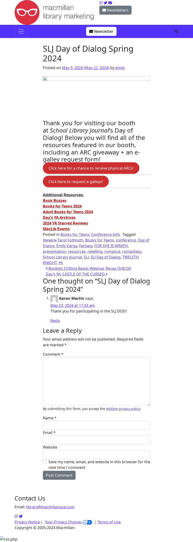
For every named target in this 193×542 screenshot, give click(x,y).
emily (119, 67)
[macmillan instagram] (101, 2)
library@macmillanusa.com (50, 506)
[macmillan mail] (110, 2)
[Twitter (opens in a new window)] (21, 516)
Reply (55, 320)
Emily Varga (66, 245)
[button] (176, 31)
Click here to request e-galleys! (75, 181)
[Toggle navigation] (21, 31)
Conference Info (105, 234)
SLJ (86, 257)
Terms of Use (109, 522)
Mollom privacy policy (123, 408)
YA (61, 262)
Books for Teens (74, 234)
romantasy (131, 251)
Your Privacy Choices (64, 522)
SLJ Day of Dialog (106, 257)
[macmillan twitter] (105, 2)
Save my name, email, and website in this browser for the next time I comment (99, 464)
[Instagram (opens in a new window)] (16, 516)
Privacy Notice (27, 522)
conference (126, 240)
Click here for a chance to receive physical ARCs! (90, 168)
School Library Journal (62, 257)
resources (77, 251)
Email (49, 432)
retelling (95, 251)
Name (49, 418)
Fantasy (85, 245)
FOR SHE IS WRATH (111, 245)
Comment (53, 354)
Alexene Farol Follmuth (63, 240)
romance (112, 251)
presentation (54, 251)
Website (50, 447)
